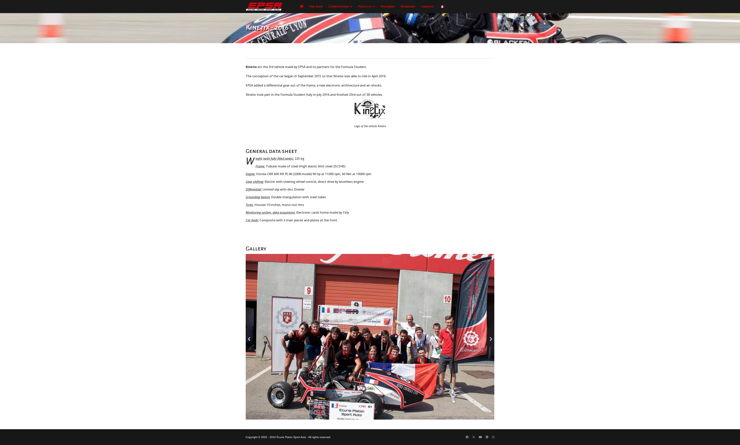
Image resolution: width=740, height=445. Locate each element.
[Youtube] (480, 437)
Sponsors (407, 6)
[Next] (490, 337)
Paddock (365, 6)
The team (316, 6)
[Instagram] (493, 437)
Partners (388, 6)
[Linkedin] (487, 437)
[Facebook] (467, 437)
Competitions (338, 6)
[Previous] (249, 337)
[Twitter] (473, 437)
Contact (427, 6)
